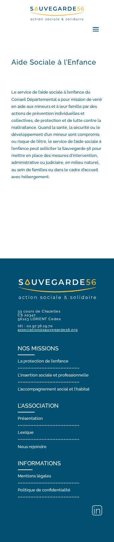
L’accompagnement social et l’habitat (54, 389)
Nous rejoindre (32, 446)
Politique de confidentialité (44, 490)
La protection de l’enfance (43, 361)
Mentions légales (34, 476)
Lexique (26, 432)
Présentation (30, 418)
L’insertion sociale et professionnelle (53, 375)
